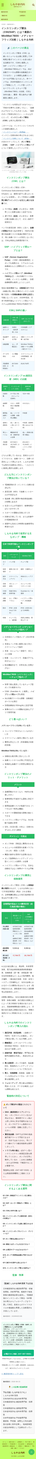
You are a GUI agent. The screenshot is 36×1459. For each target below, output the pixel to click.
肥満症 (20, 1446)
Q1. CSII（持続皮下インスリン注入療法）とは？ (18, 1196)
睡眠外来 (4, 15)
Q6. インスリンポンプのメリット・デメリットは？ (18, 1232)
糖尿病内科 (4, 12)
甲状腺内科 (22, 12)
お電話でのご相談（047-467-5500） (18, 1354)
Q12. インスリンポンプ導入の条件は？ (17, 1268)
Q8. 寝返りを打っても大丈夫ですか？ (16, 1244)
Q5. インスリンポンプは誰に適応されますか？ (18, 1225)
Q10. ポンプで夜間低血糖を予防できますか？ (17, 1256)
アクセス (21, 1448)
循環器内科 (30, 1444)
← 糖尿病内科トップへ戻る (13, 1374)
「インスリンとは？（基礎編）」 (15, 132)
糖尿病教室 (4, 19)
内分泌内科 (21, 1444)
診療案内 (22, 15)
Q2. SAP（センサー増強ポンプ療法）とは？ (17, 1204)
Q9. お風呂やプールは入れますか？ (15, 1250)
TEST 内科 (28, 1442)
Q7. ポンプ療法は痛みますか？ (14, 1239)
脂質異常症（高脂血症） (9, 1446)
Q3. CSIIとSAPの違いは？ (12, 1211)
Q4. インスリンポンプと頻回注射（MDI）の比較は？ (18, 1217)
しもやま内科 (18, 1452)
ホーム (4, 1442)
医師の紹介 (12, 1442)
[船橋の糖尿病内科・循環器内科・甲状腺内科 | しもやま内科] (18, 5)
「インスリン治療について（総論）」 (17, 138)
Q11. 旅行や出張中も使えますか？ (15, 1263)
